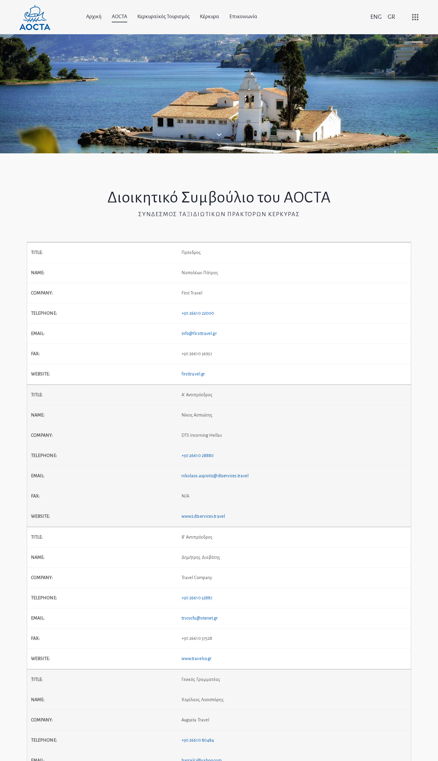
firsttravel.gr (193, 374)
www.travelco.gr (196, 658)
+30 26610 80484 (197, 740)
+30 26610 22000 (197, 313)
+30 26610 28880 (197, 455)
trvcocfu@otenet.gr (199, 618)
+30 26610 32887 (197, 597)
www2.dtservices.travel (203, 516)
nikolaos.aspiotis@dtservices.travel (215, 475)
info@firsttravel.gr (199, 333)
